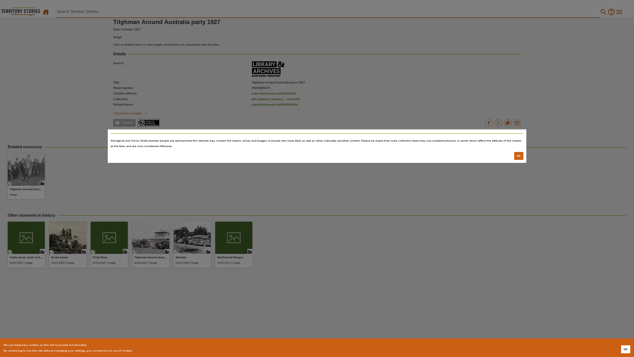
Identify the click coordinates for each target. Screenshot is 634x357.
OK (519, 156)
